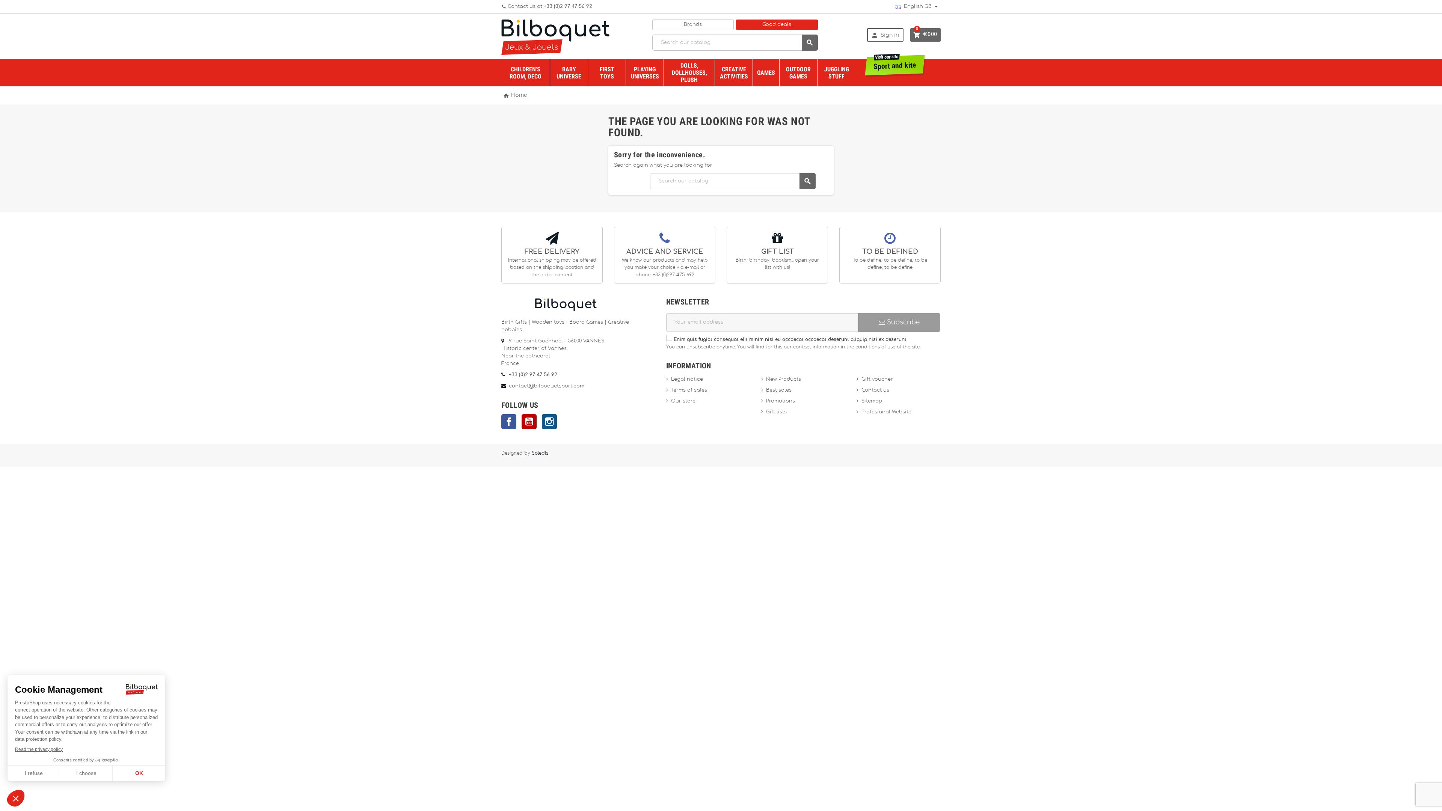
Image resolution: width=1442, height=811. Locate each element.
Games (766, 72)
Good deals (776, 24)
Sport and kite (895, 63)
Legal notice (687, 379)
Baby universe (569, 73)
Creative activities (734, 73)
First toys (607, 73)
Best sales (779, 390)
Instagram (549, 421)
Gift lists (776, 412)
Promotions (780, 401)
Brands (693, 24)
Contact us (875, 390)
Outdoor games (798, 73)
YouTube (529, 421)
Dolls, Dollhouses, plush (689, 72)
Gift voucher (877, 379)
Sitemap (871, 401)
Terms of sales (689, 390)
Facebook (508, 421)
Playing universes (645, 73)
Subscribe (902, 322)
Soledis (540, 453)
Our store (683, 401)
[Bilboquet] (555, 36)
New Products (783, 379)
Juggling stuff (836, 73)
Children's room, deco (526, 73)
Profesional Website (886, 412)
